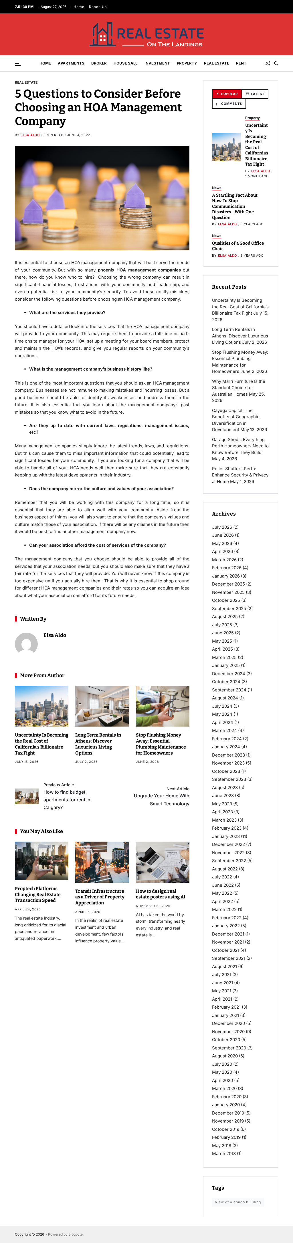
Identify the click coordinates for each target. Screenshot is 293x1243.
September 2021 (228, 958)
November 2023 (228, 763)
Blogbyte (75, 1234)
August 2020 (225, 1056)
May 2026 (222, 543)
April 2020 (222, 1080)
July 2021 (221, 974)
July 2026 (222, 527)
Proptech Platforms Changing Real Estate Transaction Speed (38, 894)
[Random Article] (267, 63)
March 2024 (224, 730)
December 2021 (228, 934)
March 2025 (224, 657)
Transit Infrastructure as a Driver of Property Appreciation (99, 897)
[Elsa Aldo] (26, 644)
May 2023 (222, 803)
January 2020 (226, 1104)
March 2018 (224, 1153)
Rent (241, 63)
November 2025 (228, 592)
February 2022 (226, 917)
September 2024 (229, 690)
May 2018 (221, 1145)
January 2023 (226, 836)
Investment (157, 63)
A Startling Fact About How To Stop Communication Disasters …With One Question (235, 206)
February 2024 (227, 738)
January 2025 (226, 665)
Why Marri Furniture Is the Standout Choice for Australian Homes (238, 388)
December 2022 (228, 844)
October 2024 (226, 681)
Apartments (71, 63)
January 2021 (225, 1015)
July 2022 (222, 877)
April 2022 (222, 901)
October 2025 (226, 600)
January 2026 (226, 576)
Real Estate (216, 63)
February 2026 (226, 567)
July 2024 (222, 706)
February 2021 (226, 1007)
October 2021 (225, 950)
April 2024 (222, 722)
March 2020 (224, 1088)
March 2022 (224, 909)
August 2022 (225, 869)
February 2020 (226, 1096)
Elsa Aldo (30, 135)
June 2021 (222, 982)
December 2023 (228, 755)
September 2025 (229, 608)
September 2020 (229, 1048)
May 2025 (222, 641)
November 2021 (228, 942)
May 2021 (221, 990)
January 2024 (226, 746)
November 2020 (228, 1031)
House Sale (126, 63)
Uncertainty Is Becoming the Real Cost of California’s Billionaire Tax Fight (256, 145)
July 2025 (222, 624)
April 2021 (222, 999)
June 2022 (223, 885)
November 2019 (228, 1121)
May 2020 (222, 1072)
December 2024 (228, 673)
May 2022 (222, 893)
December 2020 (228, 1023)
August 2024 (225, 698)
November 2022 (228, 852)
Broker (99, 63)
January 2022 (226, 925)
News (216, 188)
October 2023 (226, 771)
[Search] (276, 63)
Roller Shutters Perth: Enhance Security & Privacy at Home (240, 475)
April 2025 (222, 649)
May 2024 (222, 714)
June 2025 (223, 632)
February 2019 (226, 1137)
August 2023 (225, 787)
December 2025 (228, 584)
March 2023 (224, 820)
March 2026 (224, 559)
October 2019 (225, 1129)
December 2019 (228, 1113)
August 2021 (224, 966)
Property (187, 63)
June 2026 (223, 535)
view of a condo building (238, 1202)
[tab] (227, 94)
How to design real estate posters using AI (160, 894)
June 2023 (223, 795)
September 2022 (229, 860)
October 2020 (226, 1039)
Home (79, 7)
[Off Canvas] (18, 64)
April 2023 (222, 811)
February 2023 (226, 828)
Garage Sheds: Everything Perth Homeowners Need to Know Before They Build (240, 446)
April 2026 (222, 551)
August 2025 (225, 616)
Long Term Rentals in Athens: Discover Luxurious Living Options (240, 336)
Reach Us (98, 7)
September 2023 (229, 779)
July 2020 (222, 1064)
